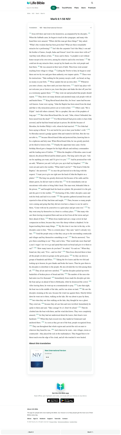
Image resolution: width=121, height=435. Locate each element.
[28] (39, 188)
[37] (70, 237)
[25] (49, 170)
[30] (58, 196)
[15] (73, 107)
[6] (39, 66)
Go (54, 8)
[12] (53, 92)
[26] (37, 177)
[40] (71, 255)
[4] (53, 55)
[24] (83, 163)
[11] (72, 85)
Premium (92, 8)
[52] (37, 314)
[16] (39, 114)
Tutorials (57, 418)
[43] (61, 270)
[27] (64, 181)
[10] (79, 81)
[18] (76, 126)
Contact (64, 418)
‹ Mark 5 (30, 432)
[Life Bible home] (36, 2)
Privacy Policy (53, 422)
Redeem (42, 418)
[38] (35, 248)
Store (83, 8)
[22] (55, 151)
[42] (33, 270)
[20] (39, 137)
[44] (66, 274)
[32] (86, 207)
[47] (75, 285)
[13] (36, 96)
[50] (42, 303)
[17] (52, 118)
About (29, 418)
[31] (65, 200)
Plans (76, 8)
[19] (88, 129)
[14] (44, 100)
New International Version (55, 350)
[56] (52, 329)
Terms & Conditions (63, 422)
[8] (81, 74)
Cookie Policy (73, 422)
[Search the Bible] (92, 3)
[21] (52, 144)
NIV (33, 13)
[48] (80, 288)
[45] (53, 277)
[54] (43, 322)
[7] (55, 70)
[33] (75, 211)
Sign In (35, 418)
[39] (64, 251)
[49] (30, 300)
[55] (30, 326)
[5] (86, 59)
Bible (57, 8)
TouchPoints (67, 8)
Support (50, 418)
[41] (54, 259)
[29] (53, 192)
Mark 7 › (90, 432)
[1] (30, 33)
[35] (57, 225)
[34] (47, 218)
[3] (51, 48)
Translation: (33, 28)
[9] (49, 81)
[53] (38, 318)
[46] (90, 281)
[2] (89, 33)
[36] (34, 233)
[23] (69, 159)
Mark (37, 13)
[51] (79, 307)
